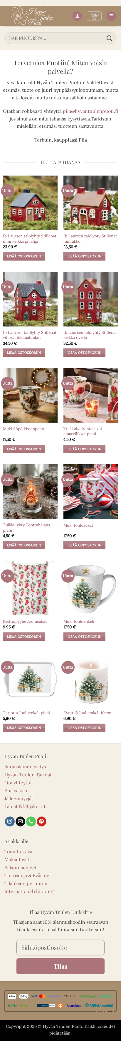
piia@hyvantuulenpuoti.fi (90, 111)
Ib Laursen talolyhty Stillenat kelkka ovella (90, 335)
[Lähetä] (109, 38)
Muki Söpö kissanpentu (24, 428)
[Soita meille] (31, 821)
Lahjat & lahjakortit (25, 806)
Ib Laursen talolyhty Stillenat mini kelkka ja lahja (29, 239)
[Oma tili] (77, 16)
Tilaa (60, 966)
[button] (94, 16)
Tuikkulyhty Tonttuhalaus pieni (26, 528)
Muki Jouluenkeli (78, 621)
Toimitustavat (19, 851)
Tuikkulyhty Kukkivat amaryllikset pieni (82, 431)
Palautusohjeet (20, 867)
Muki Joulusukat (78, 525)
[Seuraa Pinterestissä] (41, 821)
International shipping (28, 891)
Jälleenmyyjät (18, 798)
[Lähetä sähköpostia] (20, 821)
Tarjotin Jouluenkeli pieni (26, 712)
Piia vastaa (15, 790)
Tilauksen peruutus (25, 883)
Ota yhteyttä (17, 782)
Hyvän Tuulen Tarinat (28, 775)
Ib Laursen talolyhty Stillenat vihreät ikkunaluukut (29, 335)
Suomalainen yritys (25, 766)
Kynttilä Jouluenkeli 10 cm (87, 712)
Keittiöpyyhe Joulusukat (25, 621)
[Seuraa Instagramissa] (10, 821)
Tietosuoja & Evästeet (27, 875)
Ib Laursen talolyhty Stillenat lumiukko (90, 239)
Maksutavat (16, 859)
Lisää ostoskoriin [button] (24, 256)
